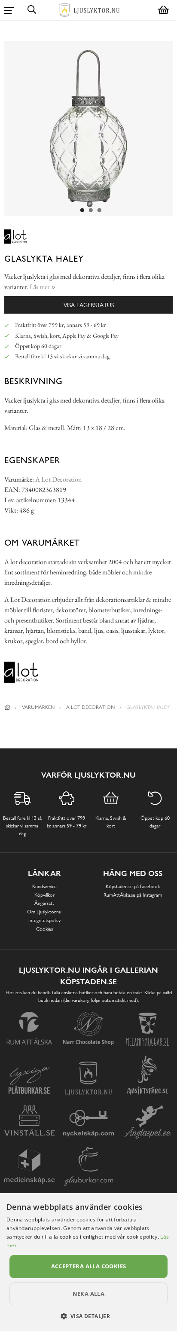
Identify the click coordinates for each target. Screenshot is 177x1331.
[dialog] (88, 1262)
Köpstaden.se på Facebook (133, 886)
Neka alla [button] (89, 1293)
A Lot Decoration (58, 479)
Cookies (44, 929)
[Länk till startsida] (7, 707)
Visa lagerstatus (89, 304)
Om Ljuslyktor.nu (44, 912)
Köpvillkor (44, 895)
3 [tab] (99, 210)
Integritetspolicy (44, 920)
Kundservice (44, 886)
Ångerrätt (44, 903)
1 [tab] (82, 210)
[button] (88, 1316)
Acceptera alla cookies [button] (88, 1266)
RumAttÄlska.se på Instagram (133, 895)
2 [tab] (90, 210)
